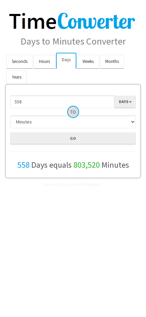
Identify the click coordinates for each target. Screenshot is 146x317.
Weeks (88, 61)
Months (112, 61)
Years (16, 77)
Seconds (20, 61)
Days (66, 60)
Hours (44, 61)
